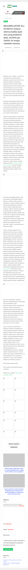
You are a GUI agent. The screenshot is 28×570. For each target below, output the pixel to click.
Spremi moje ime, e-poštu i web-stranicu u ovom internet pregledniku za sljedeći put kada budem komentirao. (14, 543)
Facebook (17, 373)
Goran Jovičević (7, 269)
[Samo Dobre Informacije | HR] (12, 6)
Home (6, 18)
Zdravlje (10, 18)
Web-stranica (6, 535)
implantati (14, 447)
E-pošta (8, 529)
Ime (7, 523)
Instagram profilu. (7, 375)
